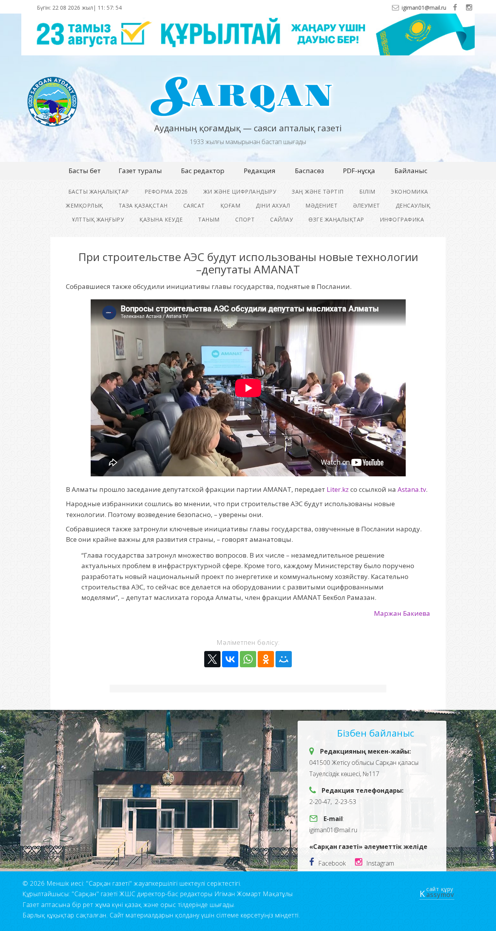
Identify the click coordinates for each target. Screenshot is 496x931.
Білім (367, 191)
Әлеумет (366, 205)
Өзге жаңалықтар (336, 219)
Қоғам (230, 205)
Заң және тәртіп (318, 191)
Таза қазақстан (143, 205)
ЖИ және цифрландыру (240, 191)
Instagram (380, 863)
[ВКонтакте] (230, 659)
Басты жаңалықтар (98, 191)
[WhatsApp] (248, 659)
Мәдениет (321, 205)
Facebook (332, 863)
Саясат (194, 205)
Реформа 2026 (166, 191)
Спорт (245, 219)
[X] (212, 659)
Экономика (409, 191)
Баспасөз (309, 170)
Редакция (260, 170)
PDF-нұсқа (359, 170)
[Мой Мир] (284, 659)
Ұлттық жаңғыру (98, 219)
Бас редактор (202, 170)
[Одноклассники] (266, 659)
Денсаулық (413, 205)
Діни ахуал (273, 205)
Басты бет (85, 170)
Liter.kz (338, 489)
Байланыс (410, 170)
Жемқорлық (84, 205)
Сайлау (281, 219)
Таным (209, 219)
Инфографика (402, 219)
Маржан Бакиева (402, 613)
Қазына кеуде (161, 219)
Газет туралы (140, 170)
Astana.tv (412, 489)
